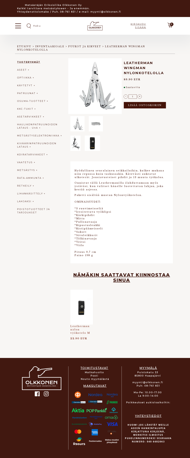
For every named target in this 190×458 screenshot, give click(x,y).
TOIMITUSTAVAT (94, 368)
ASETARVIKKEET (29, 116)
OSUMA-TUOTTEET (31, 101)
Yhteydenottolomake (33, 11)
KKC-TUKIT (25, 109)
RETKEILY (24, 185)
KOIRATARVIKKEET (31, 154)
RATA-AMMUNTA (30, 178)
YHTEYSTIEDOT (148, 416)
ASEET (22, 70)
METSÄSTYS (26, 170)
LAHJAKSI (25, 201)
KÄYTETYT (25, 85)
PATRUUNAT (26, 93)
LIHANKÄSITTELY (30, 193)
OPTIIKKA (24, 77)
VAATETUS (25, 162)
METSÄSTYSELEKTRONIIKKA (38, 135)
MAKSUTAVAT (95, 385)
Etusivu (24, 46)
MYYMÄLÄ (148, 368)
